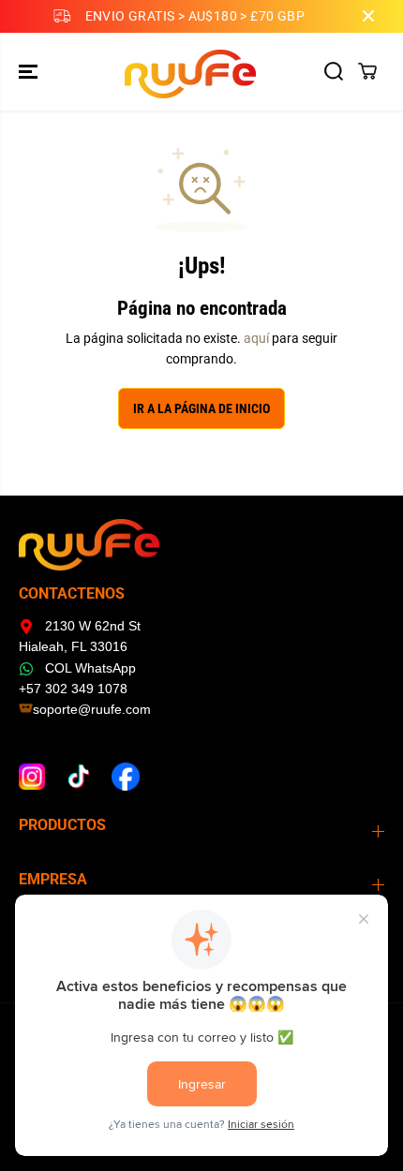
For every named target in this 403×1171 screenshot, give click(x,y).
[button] (30, 72)
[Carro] (367, 71)
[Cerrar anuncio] (368, 16)
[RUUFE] (197, 72)
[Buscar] (334, 71)
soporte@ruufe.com (92, 709)
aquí (256, 338)
